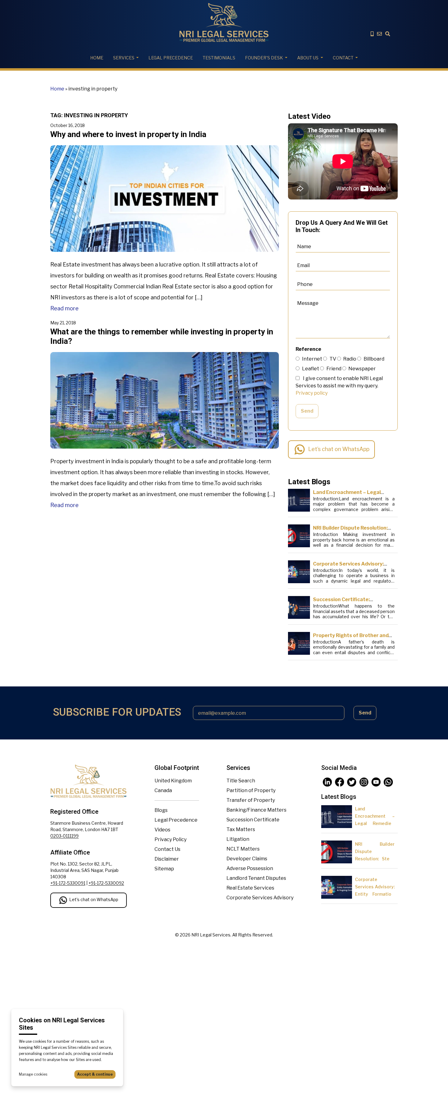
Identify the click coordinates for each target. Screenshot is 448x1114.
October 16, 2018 (67, 125)
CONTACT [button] (343, 57)
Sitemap (164, 869)
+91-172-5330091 (67, 883)
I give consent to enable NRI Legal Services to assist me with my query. (339, 385)
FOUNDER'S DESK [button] (264, 57)
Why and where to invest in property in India (128, 134)
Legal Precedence (176, 820)
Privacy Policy (171, 839)
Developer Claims (246, 859)
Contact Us (167, 849)
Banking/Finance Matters (256, 810)
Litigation (237, 839)
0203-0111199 (64, 835)
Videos (162, 830)
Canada (163, 790)
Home (96, 57)
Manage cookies (33, 1074)
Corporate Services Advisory (259, 898)
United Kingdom (173, 781)
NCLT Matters (243, 849)
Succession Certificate (252, 820)
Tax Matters (240, 829)
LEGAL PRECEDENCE (170, 57)
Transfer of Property (250, 800)
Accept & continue (95, 1074)
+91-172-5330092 (106, 883)
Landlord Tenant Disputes (256, 878)
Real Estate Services (250, 888)
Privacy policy (312, 393)
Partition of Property (251, 790)
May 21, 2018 (63, 322)
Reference (308, 349)
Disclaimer (167, 859)
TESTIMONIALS (219, 57)
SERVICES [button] (123, 57)
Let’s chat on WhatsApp (338, 449)
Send (307, 411)
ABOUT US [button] (307, 57)
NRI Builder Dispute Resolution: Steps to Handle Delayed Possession (375, 858)
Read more (64, 308)
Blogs (161, 810)
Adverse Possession (249, 868)
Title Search (240, 781)
